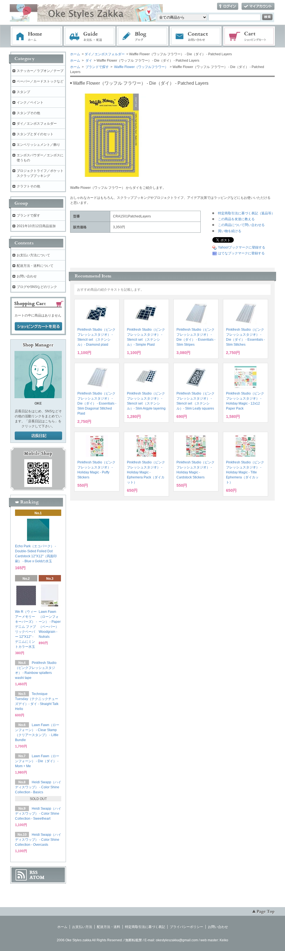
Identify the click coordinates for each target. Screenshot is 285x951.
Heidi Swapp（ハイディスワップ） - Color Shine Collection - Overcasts (38, 840)
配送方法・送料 (108, 927)
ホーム (36, 36)
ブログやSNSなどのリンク (37, 287)
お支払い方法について (33, 255)
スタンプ (23, 92)
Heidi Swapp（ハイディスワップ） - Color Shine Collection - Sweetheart (38, 813)
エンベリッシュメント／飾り (38, 145)
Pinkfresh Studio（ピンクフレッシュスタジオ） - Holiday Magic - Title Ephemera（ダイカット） (245, 472)
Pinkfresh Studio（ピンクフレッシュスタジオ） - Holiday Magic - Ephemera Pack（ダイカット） (146, 472)
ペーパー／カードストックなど (40, 81)
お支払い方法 (82, 927)
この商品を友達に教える (236, 219)
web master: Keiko (214, 940)
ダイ (88, 60)
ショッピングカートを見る (38, 326)
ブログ (143, 36)
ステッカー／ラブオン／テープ (40, 71)
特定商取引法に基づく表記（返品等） (246, 213)
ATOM (37, 877)
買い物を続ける (229, 231)
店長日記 (38, 435)
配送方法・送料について (35, 266)
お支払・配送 (89, 36)
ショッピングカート (249, 36)
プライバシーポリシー (186, 927)
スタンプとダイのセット (35, 134)
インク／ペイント (30, 102)
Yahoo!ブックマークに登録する (241, 247)
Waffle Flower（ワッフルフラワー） (140, 67)
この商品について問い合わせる (241, 225)
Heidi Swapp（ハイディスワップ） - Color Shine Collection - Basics (38, 787)
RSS (34, 872)
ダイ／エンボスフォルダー (105, 54)
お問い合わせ (196, 36)
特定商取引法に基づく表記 (145, 927)
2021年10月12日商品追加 (36, 226)
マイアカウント (258, 6)
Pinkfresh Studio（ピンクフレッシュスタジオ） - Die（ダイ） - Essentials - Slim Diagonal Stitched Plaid (96, 403)
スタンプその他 (28, 113)
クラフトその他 (28, 186)
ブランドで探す (97, 67)
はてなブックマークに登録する (241, 253)
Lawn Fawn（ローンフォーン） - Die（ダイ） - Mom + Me (37, 761)
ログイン (228, 6)
